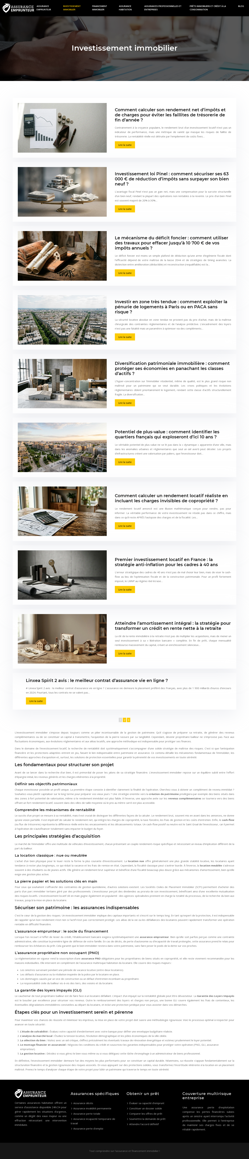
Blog (241, 6)
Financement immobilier (99, 8)
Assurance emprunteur (44, 8)
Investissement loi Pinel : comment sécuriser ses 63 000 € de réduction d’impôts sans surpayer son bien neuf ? (172, 179)
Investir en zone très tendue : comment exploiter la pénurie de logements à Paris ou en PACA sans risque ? (171, 306)
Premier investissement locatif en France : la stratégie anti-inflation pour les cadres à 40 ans (166, 562)
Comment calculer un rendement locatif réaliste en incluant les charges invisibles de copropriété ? (171, 498)
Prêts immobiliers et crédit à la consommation (208, 8)
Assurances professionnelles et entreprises (162, 8)
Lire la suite (125, 145)
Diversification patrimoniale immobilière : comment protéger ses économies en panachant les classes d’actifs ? (172, 368)
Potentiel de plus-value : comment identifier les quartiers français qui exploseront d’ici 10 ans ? (167, 434)
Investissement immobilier (72, 8)
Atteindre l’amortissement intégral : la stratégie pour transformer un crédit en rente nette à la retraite (173, 626)
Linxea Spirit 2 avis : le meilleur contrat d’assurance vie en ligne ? (97, 680)
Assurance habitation (125, 8)
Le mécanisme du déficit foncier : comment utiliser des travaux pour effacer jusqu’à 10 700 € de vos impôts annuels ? (171, 243)
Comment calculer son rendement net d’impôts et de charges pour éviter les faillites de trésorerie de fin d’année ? (170, 114)
